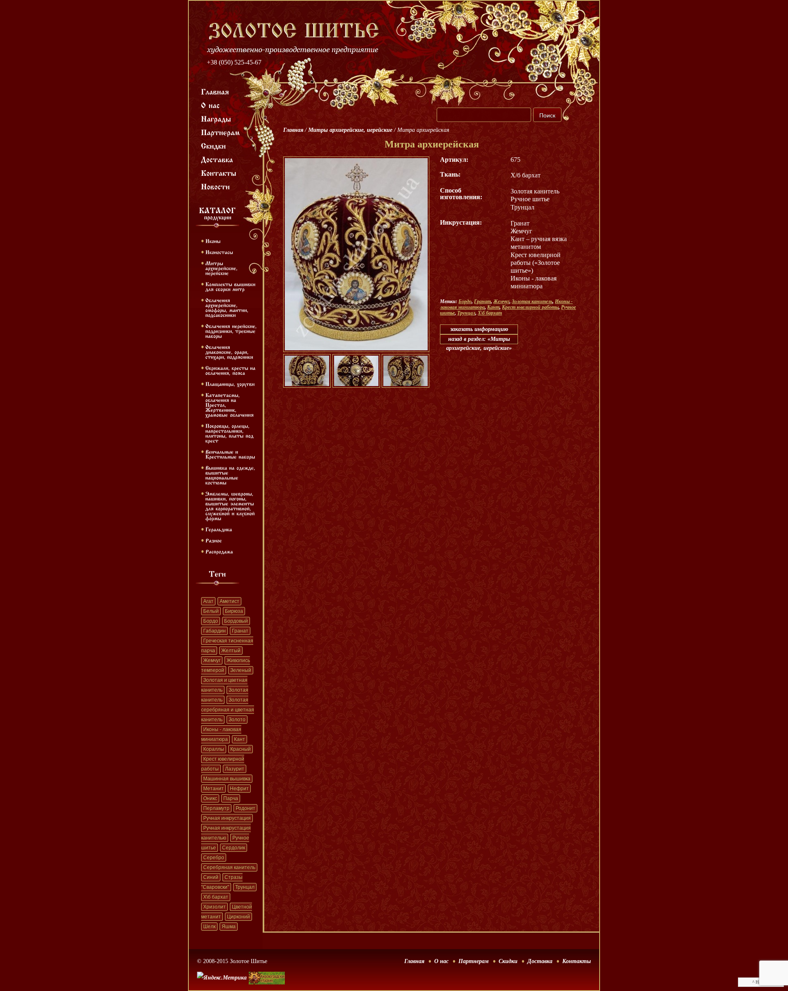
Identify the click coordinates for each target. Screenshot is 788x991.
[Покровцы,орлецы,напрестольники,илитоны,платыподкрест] (230, 433)
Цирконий (238, 917)
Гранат (240, 631)
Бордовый (236, 621)
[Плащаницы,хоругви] (230, 383)
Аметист (229, 601)
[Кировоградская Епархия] (267, 966)
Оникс (210, 798)
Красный (240, 749)
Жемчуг (211, 660)
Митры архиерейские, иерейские (350, 130)
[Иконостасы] (219, 252)
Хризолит (214, 907)
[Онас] (210, 105)
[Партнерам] (220, 132)
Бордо (210, 621)
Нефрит (239, 788)
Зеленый (240, 670)
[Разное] (213, 540)
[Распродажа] (219, 551)
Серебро (213, 857)
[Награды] (216, 118)
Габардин (214, 631)
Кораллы (213, 749)
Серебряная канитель (229, 867)
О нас (441, 961)
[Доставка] (217, 159)
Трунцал (244, 887)
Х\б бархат (215, 897)
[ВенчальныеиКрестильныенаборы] (230, 453)
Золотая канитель (532, 301)
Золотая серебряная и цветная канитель (227, 709)
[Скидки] (213, 145)
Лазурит (234, 769)
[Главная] (215, 91)
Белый (211, 611)
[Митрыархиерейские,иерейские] (222, 268)
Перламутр (216, 808)
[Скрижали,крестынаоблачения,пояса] (231, 370)
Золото (237, 719)
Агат (208, 601)
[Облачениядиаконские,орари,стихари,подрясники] (229, 351)
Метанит (213, 788)
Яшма (229, 926)
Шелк (209, 926)
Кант (239, 739)
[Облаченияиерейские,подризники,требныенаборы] (232, 330)
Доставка (539, 961)
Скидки (508, 961)
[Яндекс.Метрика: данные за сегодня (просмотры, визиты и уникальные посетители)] (222, 978)
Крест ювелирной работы (530, 307)
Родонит (245, 808)
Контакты (576, 961)
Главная (293, 130)
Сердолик (233, 848)
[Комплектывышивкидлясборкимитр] (231, 286)
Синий (210, 877)
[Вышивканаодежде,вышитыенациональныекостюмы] (231, 474)
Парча (230, 798)
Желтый (231, 650)
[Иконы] (212, 241)
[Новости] (215, 186)
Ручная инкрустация (227, 818)
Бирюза (234, 611)
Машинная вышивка (226, 779)
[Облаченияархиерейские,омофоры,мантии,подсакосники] (227, 307)
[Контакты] (219, 172)
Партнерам (473, 961)
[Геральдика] (218, 529)
